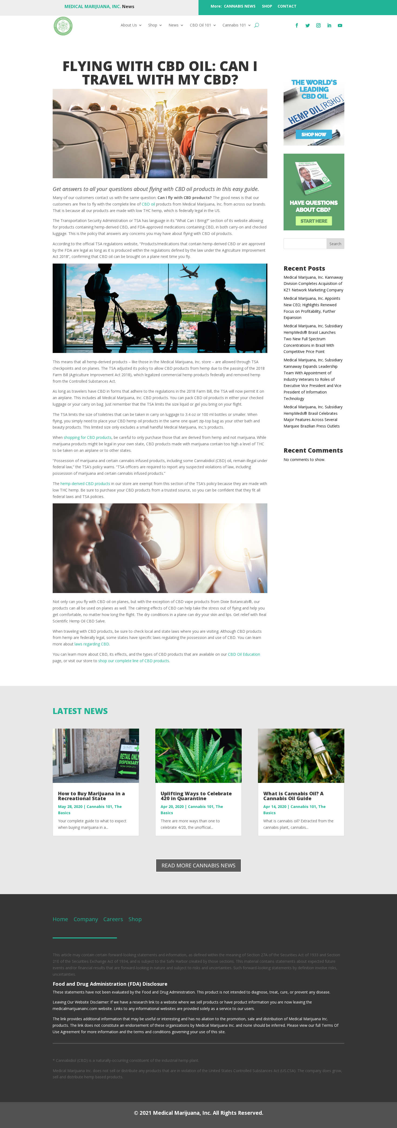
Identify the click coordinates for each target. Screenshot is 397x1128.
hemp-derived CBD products (85, 483)
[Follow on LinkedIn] (329, 25)
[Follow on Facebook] (296, 25)
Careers (113, 919)
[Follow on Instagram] (318, 25)
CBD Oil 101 (200, 25)
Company (85, 919)
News (174, 25)
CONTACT (287, 6)
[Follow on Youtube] (340, 25)
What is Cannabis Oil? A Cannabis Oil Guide (293, 796)
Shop (152, 25)
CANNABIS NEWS (239, 6)
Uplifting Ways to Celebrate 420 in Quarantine (196, 796)
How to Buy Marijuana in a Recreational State (91, 796)
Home (60, 919)
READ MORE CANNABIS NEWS (198, 865)
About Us (129, 25)
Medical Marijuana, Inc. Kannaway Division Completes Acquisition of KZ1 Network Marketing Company (313, 284)
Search (335, 243)
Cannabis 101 (234, 25)
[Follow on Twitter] (307, 25)
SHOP (267, 6)
